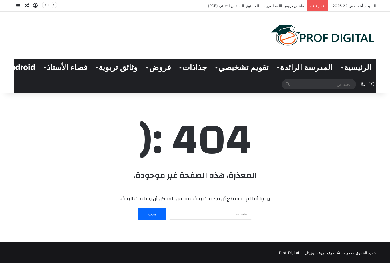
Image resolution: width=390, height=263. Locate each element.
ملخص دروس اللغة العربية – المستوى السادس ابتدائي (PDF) (256, 5)
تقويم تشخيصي (243, 67)
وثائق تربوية (118, 67)
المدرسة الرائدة (306, 67)
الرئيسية (358, 67)
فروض (160, 67)
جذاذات (194, 67)
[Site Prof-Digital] (322, 35)
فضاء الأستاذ (67, 67)
